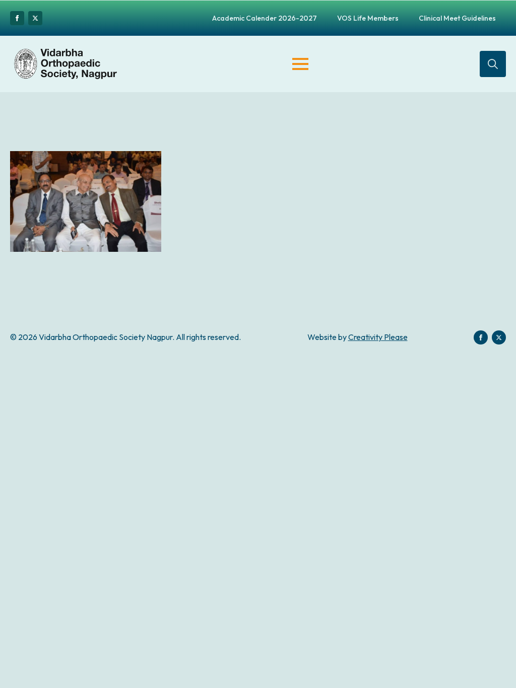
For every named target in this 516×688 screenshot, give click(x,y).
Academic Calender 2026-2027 (264, 18)
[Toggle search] (493, 64)
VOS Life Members (368, 18)
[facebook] (17, 18)
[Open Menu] (300, 64)
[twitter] (35, 18)
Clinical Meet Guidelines (457, 18)
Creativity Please (378, 337)
